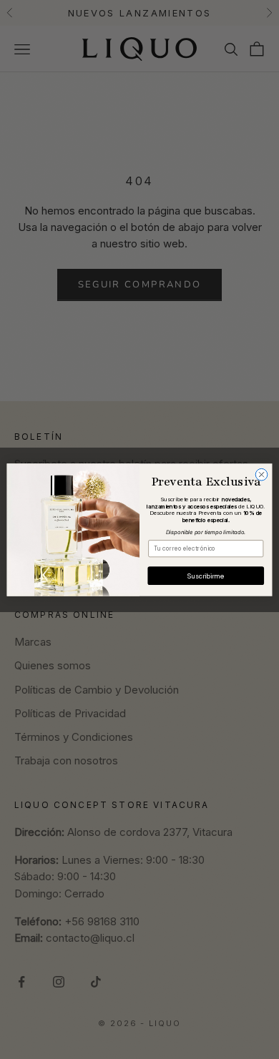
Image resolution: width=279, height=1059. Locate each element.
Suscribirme (205, 575)
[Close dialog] (261, 474)
